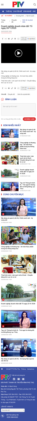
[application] (18, 53)
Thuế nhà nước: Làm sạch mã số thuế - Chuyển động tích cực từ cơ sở (27, 158)
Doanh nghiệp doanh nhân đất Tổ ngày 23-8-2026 (27, 171)
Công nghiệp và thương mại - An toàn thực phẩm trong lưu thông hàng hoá (16, 77)
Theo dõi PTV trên (24, 38)
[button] (18, 53)
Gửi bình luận (29, 119)
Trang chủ (3, 11)
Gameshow (30, 369)
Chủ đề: (3, 94)
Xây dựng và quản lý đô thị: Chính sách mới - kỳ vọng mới (28, 131)
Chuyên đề (17, 11)
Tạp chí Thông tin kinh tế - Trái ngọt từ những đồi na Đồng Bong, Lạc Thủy (27, 185)
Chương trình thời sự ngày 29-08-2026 (20, 16)
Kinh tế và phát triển (27, 21)
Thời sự (9, 11)
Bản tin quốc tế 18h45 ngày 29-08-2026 (31, 16)
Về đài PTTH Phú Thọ (13, 369)
